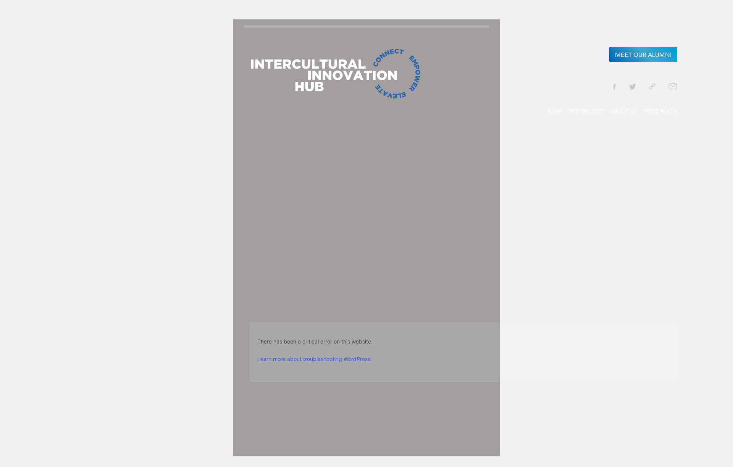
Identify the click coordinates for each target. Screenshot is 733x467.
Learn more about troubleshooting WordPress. (314, 359)
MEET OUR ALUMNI (643, 55)
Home (554, 111)
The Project (586, 111)
